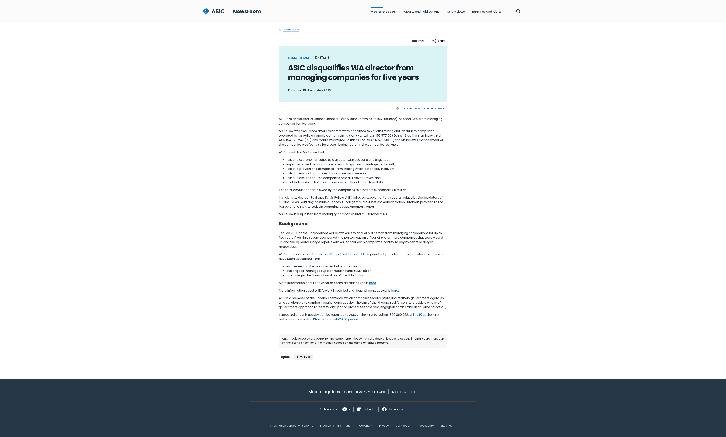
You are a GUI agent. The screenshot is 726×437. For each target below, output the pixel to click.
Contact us (403, 426)
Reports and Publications (420, 11)
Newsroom (291, 30)
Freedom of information (336, 426)
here (372, 283)
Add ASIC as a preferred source (422, 108)
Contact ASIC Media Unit (364, 391)
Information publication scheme (291, 426)
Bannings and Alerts (487, 11)
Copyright (365, 426)
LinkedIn (369, 409)
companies (303, 356)
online (413, 314)
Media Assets (403, 391)
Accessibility (426, 426)
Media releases (383, 11)
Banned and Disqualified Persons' (336, 254)
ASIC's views (456, 11)
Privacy (384, 426)
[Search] (518, 11)
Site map (447, 426)
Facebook (395, 409)
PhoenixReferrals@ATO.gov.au (335, 319)
